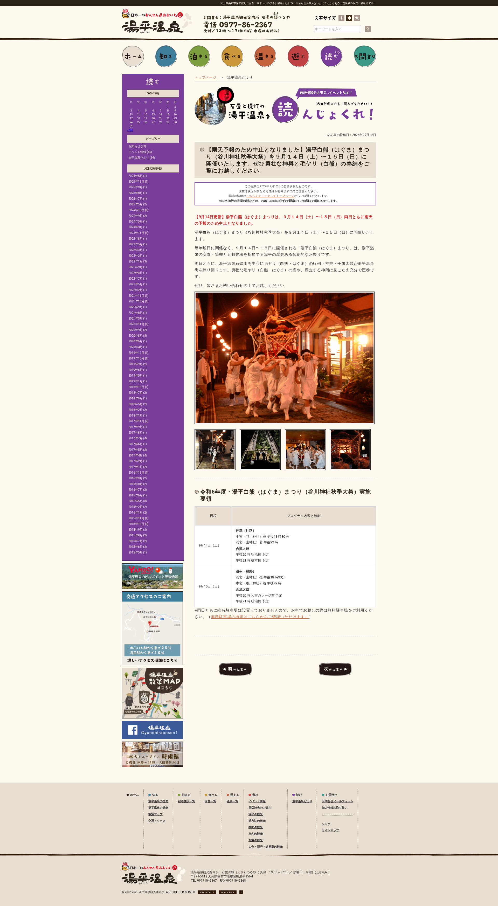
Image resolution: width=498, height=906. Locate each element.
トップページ (205, 77)
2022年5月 (135, 284)
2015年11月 (136, 518)
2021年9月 (135, 307)
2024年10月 (136, 210)
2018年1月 (135, 415)
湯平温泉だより (138, 158)
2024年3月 (135, 227)
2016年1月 (135, 512)
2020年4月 (135, 347)
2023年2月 (135, 256)
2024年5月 (135, 221)
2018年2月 (135, 410)
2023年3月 (135, 250)
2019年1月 (135, 381)
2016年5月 (135, 501)
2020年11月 (136, 324)
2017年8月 (135, 432)
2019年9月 (135, 364)
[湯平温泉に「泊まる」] (199, 56)
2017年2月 (135, 461)
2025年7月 (135, 198)
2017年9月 (135, 427)
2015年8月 (135, 535)
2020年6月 (135, 341)
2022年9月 (135, 267)
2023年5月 (135, 244)
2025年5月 (135, 204)
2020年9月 (135, 330)
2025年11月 (136, 181)
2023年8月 (135, 238)
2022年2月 (135, 290)
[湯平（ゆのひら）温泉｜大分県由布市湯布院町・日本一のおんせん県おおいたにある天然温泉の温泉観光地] (157, 32)
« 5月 (130, 130)
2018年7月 (135, 393)
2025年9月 (135, 187)
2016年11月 (136, 472)
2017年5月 (135, 450)
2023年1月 (135, 261)
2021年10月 (136, 301)
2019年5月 (135, 375)
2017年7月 (135, 438)
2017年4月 (135, 455)
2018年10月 (136, 387)
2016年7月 (135, 490)
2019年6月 (135, 370)
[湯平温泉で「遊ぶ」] (298, 56)
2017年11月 (136, 421)
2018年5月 (135, 404)
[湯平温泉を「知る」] (166, 56)
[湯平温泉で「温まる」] (265, 56)
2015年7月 (135, 541)
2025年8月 (135, 193)
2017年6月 (135, 444)
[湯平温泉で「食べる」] (232, 56)
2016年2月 (135, 507)
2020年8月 (135, 335)
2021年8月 (135, 313)
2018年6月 (135, 398)
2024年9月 (135, 216)
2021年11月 (136, 296)
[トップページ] (133, 56)
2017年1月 (135, 467)
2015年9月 (135, 529)
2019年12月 (136, 353)
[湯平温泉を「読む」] (331, 56)
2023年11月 (136, 233)
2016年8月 (135, 484)
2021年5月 (135, 318)
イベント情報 (137, 152)
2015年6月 (135, 547)
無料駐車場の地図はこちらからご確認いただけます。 (260, 616)
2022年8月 (135, 273)
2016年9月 (135, 478)
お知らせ (134, 146)
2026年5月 (135, 176)
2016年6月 (135, 495)
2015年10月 (136, 524)
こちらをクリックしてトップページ (270, 196)
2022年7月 (135, 278)
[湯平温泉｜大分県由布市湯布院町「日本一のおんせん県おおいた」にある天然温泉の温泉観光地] (153, 883)
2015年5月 (135, 552)
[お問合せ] (365, 56)
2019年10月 (136, 358)
